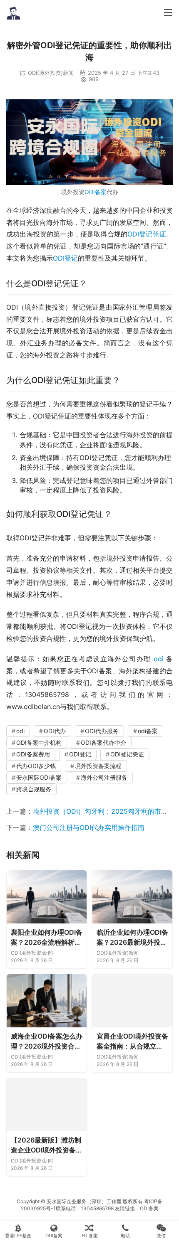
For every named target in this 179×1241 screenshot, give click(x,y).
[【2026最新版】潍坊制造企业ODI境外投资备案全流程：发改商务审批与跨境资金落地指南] (47, 1104)
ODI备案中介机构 (39, 742)
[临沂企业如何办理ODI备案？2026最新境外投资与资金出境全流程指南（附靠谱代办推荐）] (132, 896)
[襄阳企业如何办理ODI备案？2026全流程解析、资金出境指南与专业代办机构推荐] (47, 896)
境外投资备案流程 (98, 765)
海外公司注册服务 (104, 777)
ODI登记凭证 (146, 234)
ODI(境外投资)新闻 (51, 72)
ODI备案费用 (33, 754)
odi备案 (148, 730)
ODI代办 (55, 730)
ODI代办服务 (102, 730)
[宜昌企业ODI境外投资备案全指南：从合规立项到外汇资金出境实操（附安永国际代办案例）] (132, 1000)
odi (159, 659)
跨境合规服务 (33, 789)
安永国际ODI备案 (39, 777)
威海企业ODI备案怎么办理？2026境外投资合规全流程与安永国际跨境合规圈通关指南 (46, 1041)
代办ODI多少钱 (36, 765)
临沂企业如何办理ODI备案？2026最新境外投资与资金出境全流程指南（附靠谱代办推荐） (132, 937)
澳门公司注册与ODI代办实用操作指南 (88, 827)
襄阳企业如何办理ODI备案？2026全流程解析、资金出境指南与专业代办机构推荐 (46, 937)
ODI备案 (96, 191)
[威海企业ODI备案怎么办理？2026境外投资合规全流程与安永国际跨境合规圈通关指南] (47, 1000)
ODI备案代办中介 (103, 742)
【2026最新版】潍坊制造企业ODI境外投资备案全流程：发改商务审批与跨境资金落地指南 (46, 1145)
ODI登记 (65, 258)
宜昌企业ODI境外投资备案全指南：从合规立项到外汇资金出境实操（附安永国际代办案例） (132, 1041)
